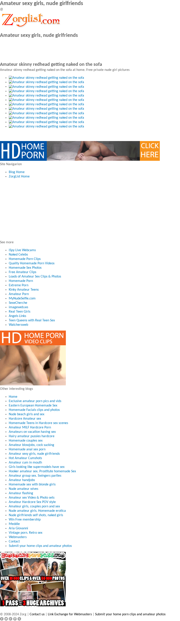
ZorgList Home (19, 176)
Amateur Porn (19, 294)
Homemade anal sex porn (27, 449)
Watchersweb (18, 325)
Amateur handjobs (22, 480)
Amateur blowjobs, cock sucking (31, 445)
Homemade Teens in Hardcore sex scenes (38, 423)
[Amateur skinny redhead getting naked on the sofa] (46, 78)
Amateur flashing (21, 493)
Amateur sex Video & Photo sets (31, 497)
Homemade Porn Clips (25, 259)
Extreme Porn (18, 285)
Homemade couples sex (26, 440)
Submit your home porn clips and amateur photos (130, 614)
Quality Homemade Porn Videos (31, 263)
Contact (14, 541)
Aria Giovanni (18, 528)
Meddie (14, 524)
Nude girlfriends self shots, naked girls (36, 515)
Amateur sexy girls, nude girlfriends (34, 454)
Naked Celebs (18, 254)
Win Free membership (25, 519)
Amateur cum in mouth (25, 462)
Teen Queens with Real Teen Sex (32, 320)
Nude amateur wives (23, 489)
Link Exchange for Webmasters (70, 614)
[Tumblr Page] (19, 619)
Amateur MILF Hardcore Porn (30, 427)
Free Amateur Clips (22, 272)
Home (13, 397)
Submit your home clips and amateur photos (40, 546)
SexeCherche (18, 303)
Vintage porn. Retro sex (25, 533)
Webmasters (18, 537)
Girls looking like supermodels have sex (37, 467)
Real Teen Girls (19, 311)
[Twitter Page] (6, 619)
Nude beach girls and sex (26, 414)
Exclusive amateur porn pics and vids (35, 401)
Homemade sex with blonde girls (32, 484)
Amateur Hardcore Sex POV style (32, 502)
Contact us (37, 614)
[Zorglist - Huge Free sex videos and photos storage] (30, 19)
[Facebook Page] (2, 619)
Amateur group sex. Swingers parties (35, 476)
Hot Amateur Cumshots (25, 458)
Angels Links (17, 316)
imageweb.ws (18, 307)
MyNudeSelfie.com (22, 298)
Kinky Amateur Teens (24, 290)
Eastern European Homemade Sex (33, 405)
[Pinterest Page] (15, 619)
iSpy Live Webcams (22, 250)
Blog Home (17, 172)
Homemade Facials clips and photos (34, 410)
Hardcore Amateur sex (25, 419)
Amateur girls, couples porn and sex (34, 506)
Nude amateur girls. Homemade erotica (37, 511)
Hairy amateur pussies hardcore (31, 436)
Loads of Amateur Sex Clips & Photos (35, 276)
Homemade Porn (21, 281)
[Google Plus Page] (10, 619)
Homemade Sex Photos (25, 268)
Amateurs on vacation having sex (32, 432)
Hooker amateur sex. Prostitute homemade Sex (42, 471)
